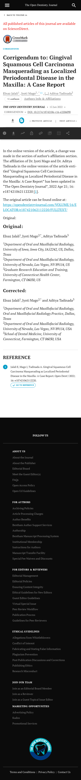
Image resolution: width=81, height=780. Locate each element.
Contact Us (64, 772)
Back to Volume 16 (17, 15)
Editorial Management (25, 575)
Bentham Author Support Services (32, 525)
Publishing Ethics (22, 665)
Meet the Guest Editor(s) (26, 474)
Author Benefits (21, 519)
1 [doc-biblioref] (36, 191)
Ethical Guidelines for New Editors (32, 592)
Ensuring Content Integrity (27, 587)
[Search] (74, 5)
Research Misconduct (24, 671)
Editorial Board (21, 468)
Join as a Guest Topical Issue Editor (32, 699)
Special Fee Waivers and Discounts (32, 558)
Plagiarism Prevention (25, 654)
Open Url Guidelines (24, 491)
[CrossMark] (15, 39)
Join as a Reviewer (22, 694)
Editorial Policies (22, 581)
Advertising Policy (23, 712)
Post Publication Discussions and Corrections (38, 660)
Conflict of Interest (23, 643)
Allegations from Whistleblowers (31, 637)
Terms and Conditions (22, 772)
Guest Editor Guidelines (26, 598)
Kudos (16, 718)
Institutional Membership (27, 542)
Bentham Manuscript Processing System (35, 536)
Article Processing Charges (27, 513)
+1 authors (13, 99)
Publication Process (23, 615)
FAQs (15, 480)
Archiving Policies (22, 508)
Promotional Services (24, 723)
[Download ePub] (12, 120)
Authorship (19, 530)
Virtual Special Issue (24, 603)
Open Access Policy (23, 485)
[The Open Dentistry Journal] (40, 748)
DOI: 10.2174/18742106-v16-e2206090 (49, 112)
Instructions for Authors (26, 547)
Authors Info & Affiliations (42, 99)
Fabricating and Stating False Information (36, 649)
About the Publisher (24, 463)
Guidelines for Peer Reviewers (29, 620)
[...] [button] (47, 93)
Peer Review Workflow (25, 609)
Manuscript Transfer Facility (28, 553)
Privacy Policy (46, 772)
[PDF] (21, 120)
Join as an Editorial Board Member (32, 688)
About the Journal (22, 457)
